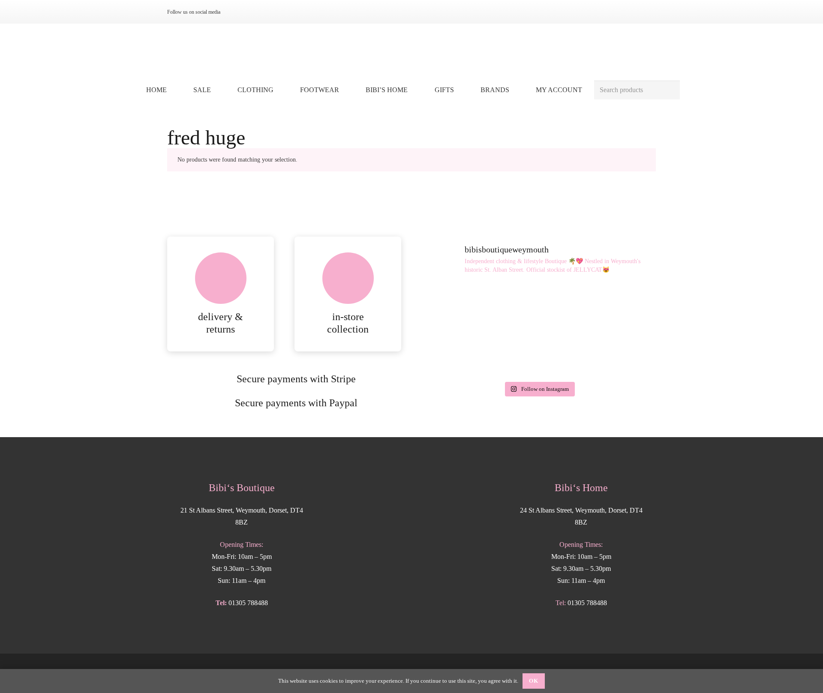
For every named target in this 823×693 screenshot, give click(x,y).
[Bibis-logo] (412, 51)
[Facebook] (250, 12)
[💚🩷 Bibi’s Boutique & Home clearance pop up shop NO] (618, 354)
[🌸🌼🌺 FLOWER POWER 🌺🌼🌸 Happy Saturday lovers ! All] (618, 307)
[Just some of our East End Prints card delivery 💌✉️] (538, 307)
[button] (279, 90)
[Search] (670, 90)
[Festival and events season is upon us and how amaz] (538, 354)
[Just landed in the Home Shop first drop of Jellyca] (459, 307)
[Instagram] (236, 12)
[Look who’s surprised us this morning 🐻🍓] (459, 354)
